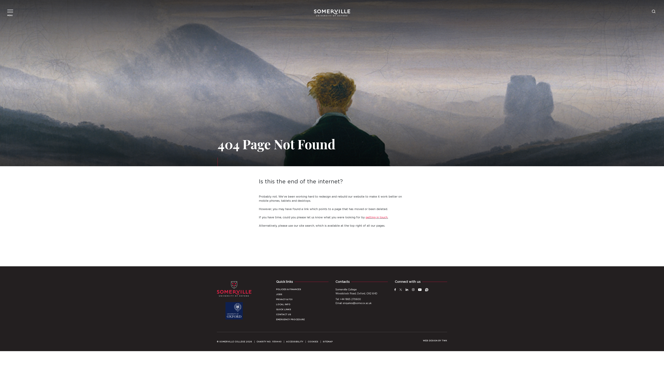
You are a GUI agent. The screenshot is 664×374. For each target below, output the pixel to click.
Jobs (279, 294)
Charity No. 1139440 (269, 342)
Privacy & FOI (284, 299)
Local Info (283, 304)
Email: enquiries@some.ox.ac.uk (353, 303)
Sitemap (328, 342)
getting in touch (377, 217)
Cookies (313, 342)
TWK (444, 341)
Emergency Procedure (290, 319)
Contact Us (283, 314)
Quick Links (283, 309)
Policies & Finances (288, 289)
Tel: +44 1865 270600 (348, 299)
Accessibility (294, 342)
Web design (430, 341)
